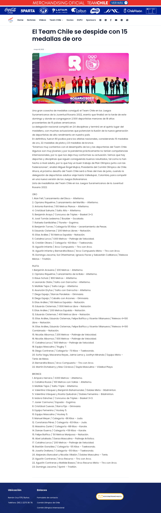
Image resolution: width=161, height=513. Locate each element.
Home (20, 20)
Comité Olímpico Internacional (50, 507)
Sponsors (91, 20)
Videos (42, 20)
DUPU (80, 20)
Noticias (31, 20)
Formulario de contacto (47, 497)
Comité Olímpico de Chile (48, 502)
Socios (70, 20)
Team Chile (55, 20)
